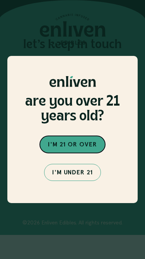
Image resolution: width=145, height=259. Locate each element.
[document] (72, 129)
